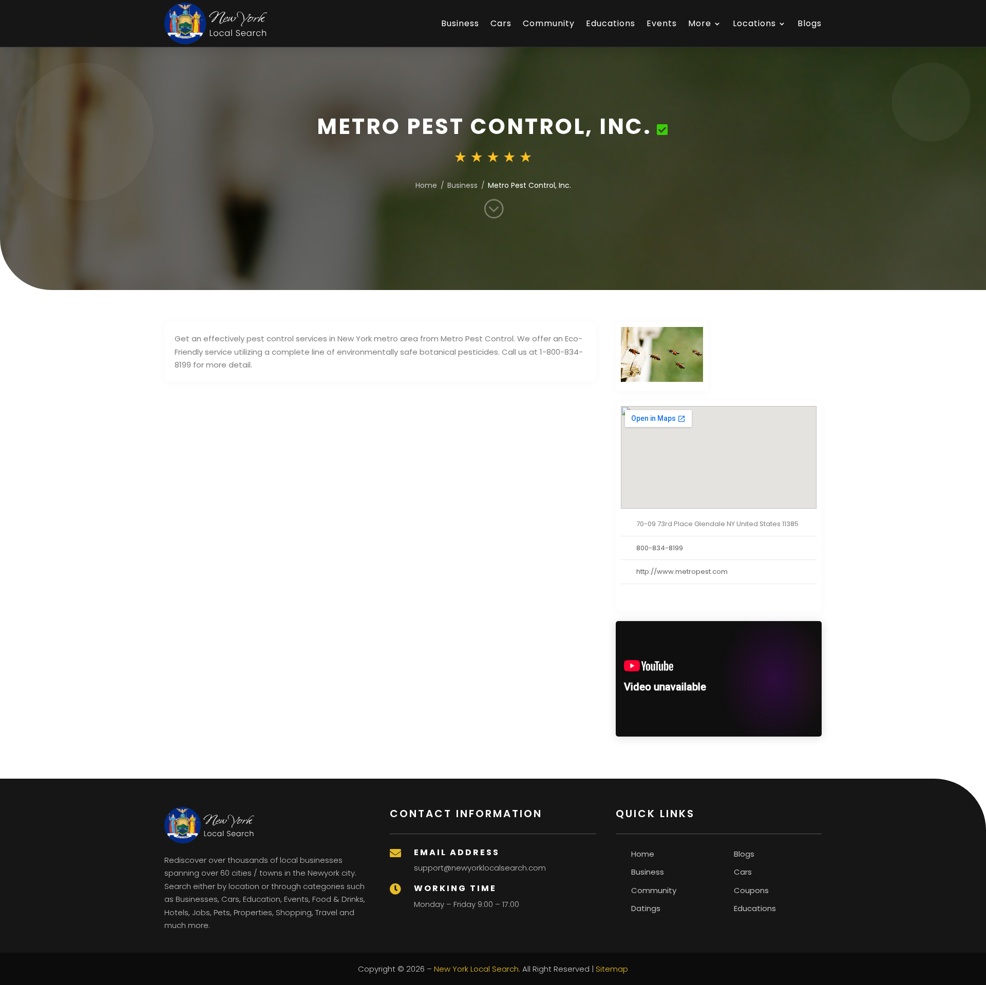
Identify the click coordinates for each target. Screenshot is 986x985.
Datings (645, 908)
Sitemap (612, 968)
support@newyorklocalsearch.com (480, 867)
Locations (754, 23)
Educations (610, 23)
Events (662, 23)
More (699, 23)
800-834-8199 (659, 548)
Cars (500, 23)
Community (549, 23)
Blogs (810, 23)
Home (426, 185)
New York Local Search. (477, 968)
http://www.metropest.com (682, 571)
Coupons (751, 890)
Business (460, 23)
